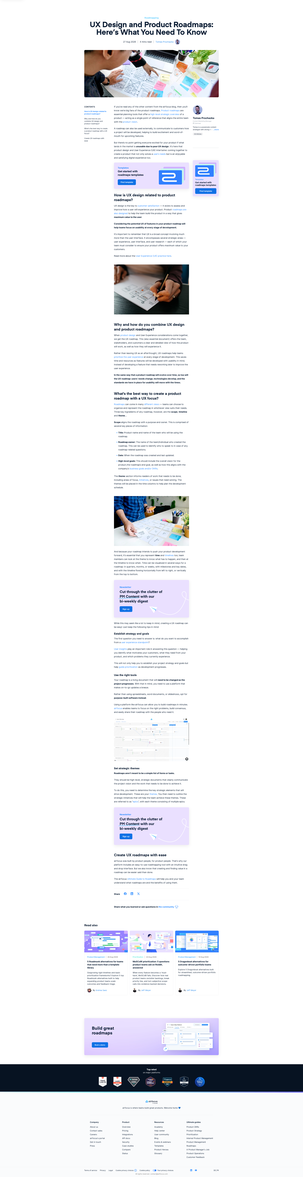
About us (94, 1127)
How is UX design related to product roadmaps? (95, 112)
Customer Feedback (196, 1157)
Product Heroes (161, 1149)
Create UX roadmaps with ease (94, 139)
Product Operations (195, 1153)
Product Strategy (194, 1130)
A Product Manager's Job (198, 1149)
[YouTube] (196, 1170)
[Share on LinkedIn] (131, 894)
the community (166, 907)
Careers (93, 1134)
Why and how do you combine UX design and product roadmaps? (93, 121)
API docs (126, 1138)
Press (92, 1146)
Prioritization (138, 957)
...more (216, 129)
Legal (111, 1170)
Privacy (103, 1170)
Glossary (158, 1153)
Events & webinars (162, 1142)
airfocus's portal (97, 1138)
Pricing (125, 1130)
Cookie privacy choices (125, 1170)
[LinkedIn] (191, 1170)
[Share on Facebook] (125, 894)
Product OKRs (193, 1127)
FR (218, 1170)
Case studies (128, 1146)
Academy (158, 1127)
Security (125, 1142)
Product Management (96, 957)
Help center (159, 1130)
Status (125, 1153)
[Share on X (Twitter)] (138, 894)
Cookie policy (145, 1170)
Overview (126, 1127)
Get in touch (95, 1142)
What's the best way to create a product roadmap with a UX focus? (95, 130)
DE (215, 1170)
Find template (127, 182)
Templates (159, 1146)
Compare (126, 1149)
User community (161, 1134)
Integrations (127, 1134)
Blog (156, 1138)
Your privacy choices (165, 1170)
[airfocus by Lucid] (151, 1103)
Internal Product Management (200, 1138)
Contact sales (96, 1130)
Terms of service (90, 1170)
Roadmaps (191, 1146)
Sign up (126, 609)
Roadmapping (152, 18)
